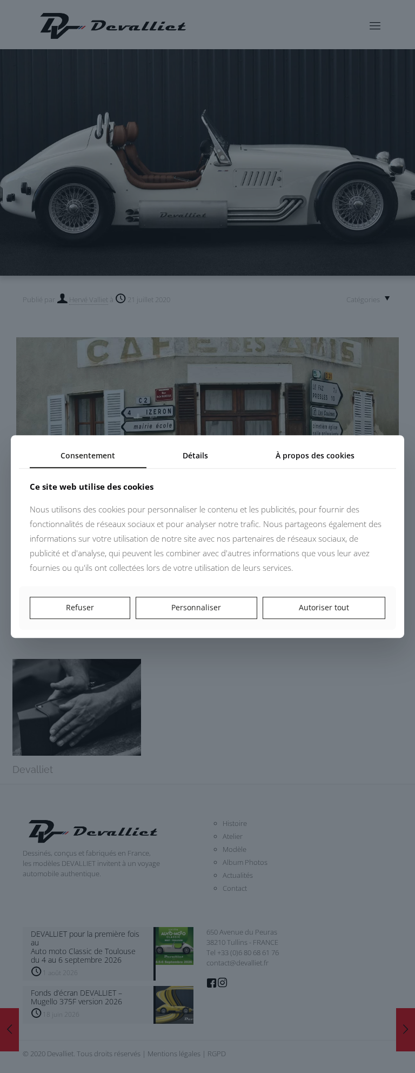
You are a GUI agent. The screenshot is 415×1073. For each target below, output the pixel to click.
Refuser (80, 608)
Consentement (88, 455)
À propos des (315, 455)
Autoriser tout (324, 608)
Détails (195, 455)
